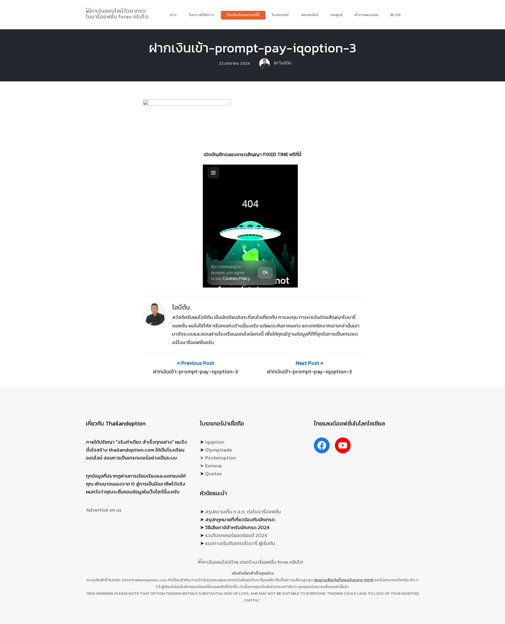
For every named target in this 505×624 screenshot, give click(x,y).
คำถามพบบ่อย (366, 15)
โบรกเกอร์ (280, 15)
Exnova (213, 465)
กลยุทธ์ (337, 15)
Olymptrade (218, 450)
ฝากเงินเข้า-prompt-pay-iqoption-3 (252, 48)
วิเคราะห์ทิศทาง (201, 15)
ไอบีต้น (181, 307)
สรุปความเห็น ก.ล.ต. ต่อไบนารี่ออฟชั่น (243, 511)
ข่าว (173, 15)
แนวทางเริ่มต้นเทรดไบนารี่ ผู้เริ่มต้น (240, 543)
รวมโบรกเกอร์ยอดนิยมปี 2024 (236, 535)
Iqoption (214, 442)
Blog (395, 15)
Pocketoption (220, 457)
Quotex (213, 473)
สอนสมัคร (310, 15)
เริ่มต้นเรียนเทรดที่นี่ (243, 15)
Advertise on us (104, 510)
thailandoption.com (149, 580)
